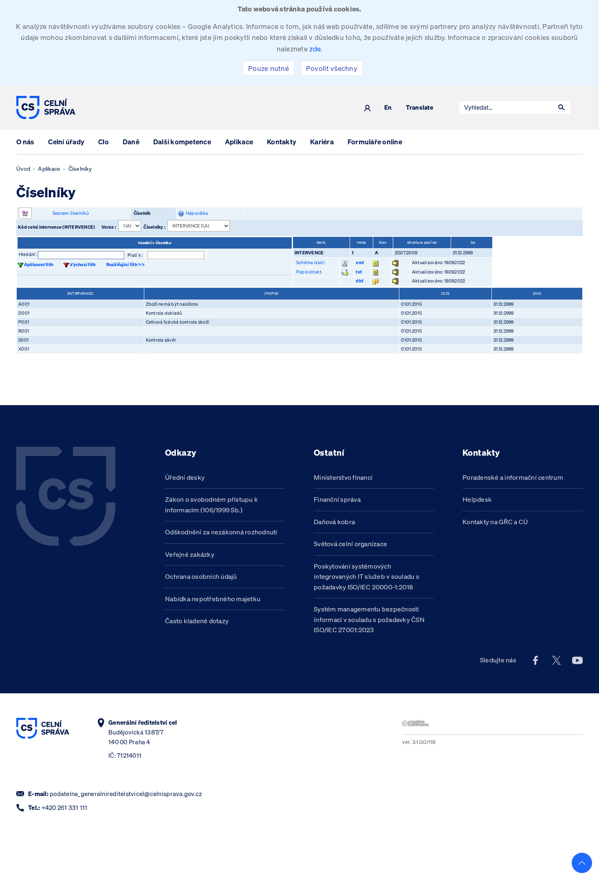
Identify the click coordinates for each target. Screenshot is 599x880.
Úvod (23, 168)
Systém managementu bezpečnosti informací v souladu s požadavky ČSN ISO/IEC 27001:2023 (369, 619)
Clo (103, 141)
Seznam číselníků (71, 213)
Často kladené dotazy (197, 620)
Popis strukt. (309, 272)
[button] (561, 107)
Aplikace (239, 141)
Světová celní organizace (350, 543)
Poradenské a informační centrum (512, 477)
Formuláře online (375, 141)
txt (359, 272)
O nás (25, 141)
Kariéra (322, 141)
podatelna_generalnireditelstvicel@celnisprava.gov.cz (126, 794)
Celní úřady (66, 141)
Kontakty (281, 141)
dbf (359, 281)
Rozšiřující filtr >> (125, 264)
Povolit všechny (331, 68)
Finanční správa (337, 499)
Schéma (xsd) (310, 262)
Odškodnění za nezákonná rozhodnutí (221, 531)
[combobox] (506, 107)
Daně (131, 141)
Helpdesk (477, 499)
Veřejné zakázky (189, 554)
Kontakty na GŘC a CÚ (495, 521)
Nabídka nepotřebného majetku (212, 598)
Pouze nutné (268, 68)
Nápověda (196, 213)
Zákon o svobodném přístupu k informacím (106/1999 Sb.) (211, 504)
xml (360, 262)
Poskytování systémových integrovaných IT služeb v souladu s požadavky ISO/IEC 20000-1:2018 (366, 576)
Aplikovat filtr (39, 264)
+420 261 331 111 (65, 808)
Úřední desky (185, 477)
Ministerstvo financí (343, 477)
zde (315, 48)
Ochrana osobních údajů (201, 576)
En (388, 108)
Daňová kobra (334, 521)
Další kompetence (182, 141)
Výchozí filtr (83, 264)
